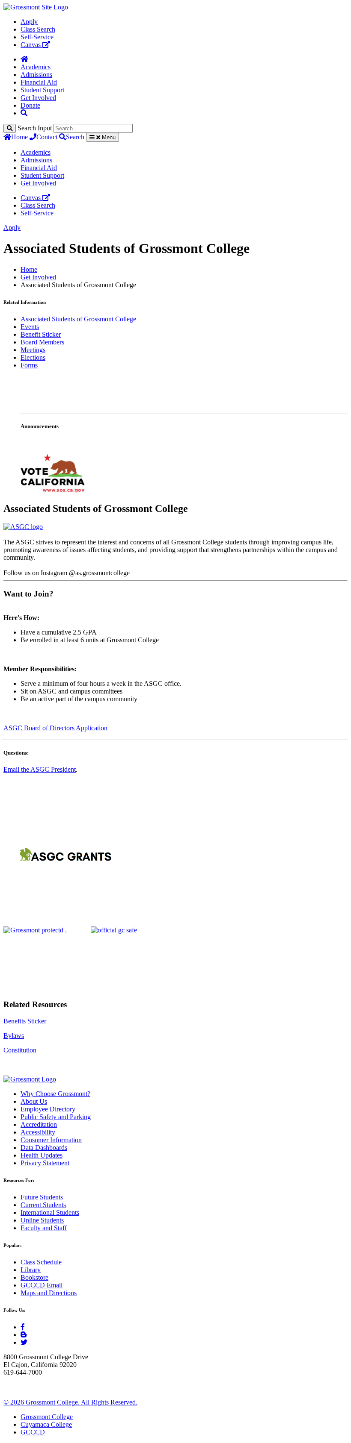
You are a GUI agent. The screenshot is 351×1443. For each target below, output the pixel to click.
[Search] (9, 128)
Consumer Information (51, 1139)
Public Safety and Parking (56, 1116)
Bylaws (13, 1035)
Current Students (43, 1204)
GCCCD (33, 1432)
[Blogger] (24, 1334)
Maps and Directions (49, 1292)
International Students (50, 1212)
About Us (34, 1101)
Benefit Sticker (41, 334)
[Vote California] (53, 490)
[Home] (24, 59)
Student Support (42, 90)
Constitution (19, 1050)
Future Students (42, 1197)
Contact (46, 137)
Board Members (42, 342)
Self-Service (37, 37)
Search (75, 137)
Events (30, 326)
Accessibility (38, 1132)
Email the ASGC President (39, 769)
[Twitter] (24, 1342)
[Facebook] (23, 1327)
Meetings (33, 349)
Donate (30, 105)
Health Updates (41, 1155)
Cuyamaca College (46, 1424)
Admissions (36, 74)
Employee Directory (48, 1109)
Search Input (35, 128)
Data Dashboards (44, 1147)
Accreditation (39, 1124)
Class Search (38, 29)
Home (19, 137)
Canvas (31, 44)
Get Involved (38, 97)
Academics (36, 67)
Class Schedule (41, 1262)
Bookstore (34, 1277)
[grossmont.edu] (35, 7)
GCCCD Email (41, 1285)
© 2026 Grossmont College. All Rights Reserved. (70, 1402)
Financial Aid (39, 82)
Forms (29, 365)
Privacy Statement (45, 1163)
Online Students (42, 1220)
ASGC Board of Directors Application (56, 728)
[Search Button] (24, 113)
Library (31, 1269)
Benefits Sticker (24, 1021)
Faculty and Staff (44, 1227)
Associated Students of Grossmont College (78, 319)
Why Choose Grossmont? (55, 1093)
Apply (29, 21)
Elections (33, 357)
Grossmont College (47, 1416)
